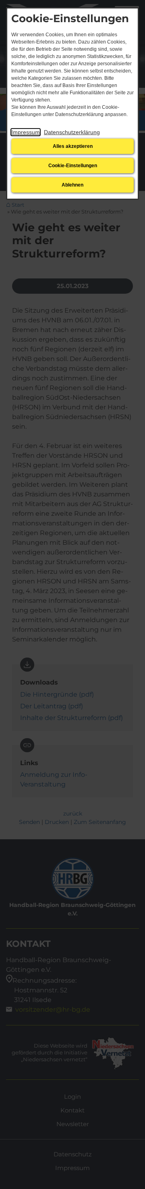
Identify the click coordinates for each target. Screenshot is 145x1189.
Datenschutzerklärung (72, 132)
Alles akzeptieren (73, 146)
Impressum (25, 132)
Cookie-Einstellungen (72, 165)
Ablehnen (72, 185)
